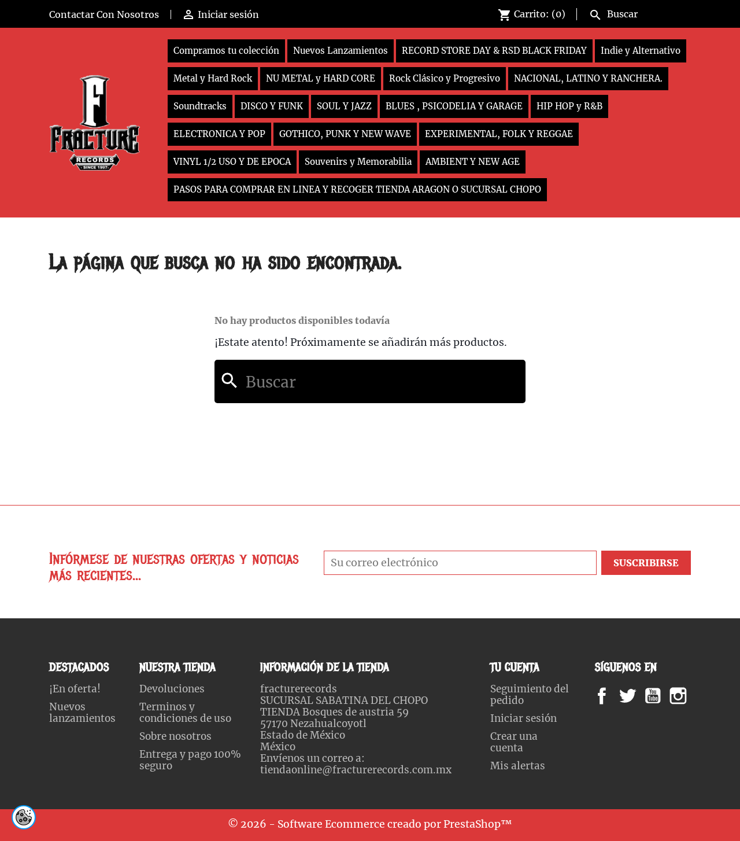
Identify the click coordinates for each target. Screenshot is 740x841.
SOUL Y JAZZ (344, 106)
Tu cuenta (514, 667)
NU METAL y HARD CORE (320, 78)
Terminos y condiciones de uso (185, 712)
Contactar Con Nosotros (104, 14)
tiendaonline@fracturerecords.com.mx (356, 769)
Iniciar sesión (523, 718)
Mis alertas (517, 766)
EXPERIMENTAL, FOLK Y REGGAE (499, 133)
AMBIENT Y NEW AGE (473, 161)
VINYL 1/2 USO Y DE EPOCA (232, 161)
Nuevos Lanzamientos (340, 50)
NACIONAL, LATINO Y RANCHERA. (588, 78)
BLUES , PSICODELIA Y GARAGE (454, 106)
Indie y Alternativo (640, 50)
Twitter (634, 695)
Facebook (613, 695)
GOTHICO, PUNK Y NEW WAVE (345, 133)
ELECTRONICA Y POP (219, 133)
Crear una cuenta (514, 742)
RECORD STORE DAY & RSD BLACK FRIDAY (494, 50)
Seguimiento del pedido (529, 694)
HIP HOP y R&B (569, 106)
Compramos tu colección (226, 50)
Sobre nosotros (175, 736)
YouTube (662, 695)
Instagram (692, 695)
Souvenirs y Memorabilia (358, 161)
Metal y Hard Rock (212, 78)
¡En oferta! (75, 689)
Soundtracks (200, 106)
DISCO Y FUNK (271, 106)
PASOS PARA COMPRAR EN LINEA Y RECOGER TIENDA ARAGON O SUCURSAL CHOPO (357, 189)
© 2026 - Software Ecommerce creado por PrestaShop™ (370, 824)
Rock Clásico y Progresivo (444, 78)
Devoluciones (172, 689)
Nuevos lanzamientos (82, 712)
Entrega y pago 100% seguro (190, 760)
